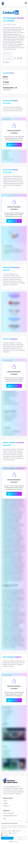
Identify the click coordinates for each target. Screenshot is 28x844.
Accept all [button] (7, 838)
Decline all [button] (20, 838)
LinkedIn (5, 803)
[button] (14, 841)
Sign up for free (12, 144)
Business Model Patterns (10, 815)
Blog (4, 818)
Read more (9, 828)
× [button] (26, 822)
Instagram (6, 806)
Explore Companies (8, 813)
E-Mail (5, 800)
